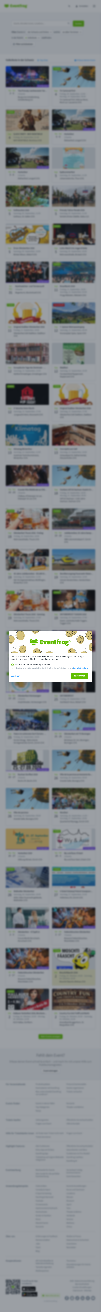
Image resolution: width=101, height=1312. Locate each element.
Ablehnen (15, 676)
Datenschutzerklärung (80, 668)
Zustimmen (79, 675)
